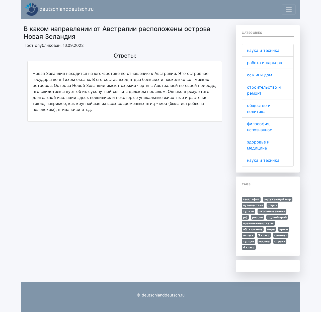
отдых (272, 205)
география (251, 199)
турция (248, 241)
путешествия (253, 205)
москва (264, 241)
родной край (277, 217)
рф (245, 217)
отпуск (248, 235)
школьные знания (272, 211)
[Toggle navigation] (289, 10)
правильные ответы (258, 223)
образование (252, 229)
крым (283, 229)
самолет (280, 235)
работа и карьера (264, 62)
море (271, 229)
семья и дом (259, 74)
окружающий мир (277, 199)
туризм (248, 211)
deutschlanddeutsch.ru (66, 9)
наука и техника (263, 50)
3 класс (264, 235)
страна (279, 241)
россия (257, 217)
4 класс (249, 247)
